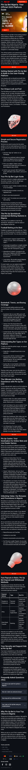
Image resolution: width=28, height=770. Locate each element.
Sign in (5, 30)
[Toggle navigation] (2, 2)
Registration (22, 1)
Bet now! (14, 67)
